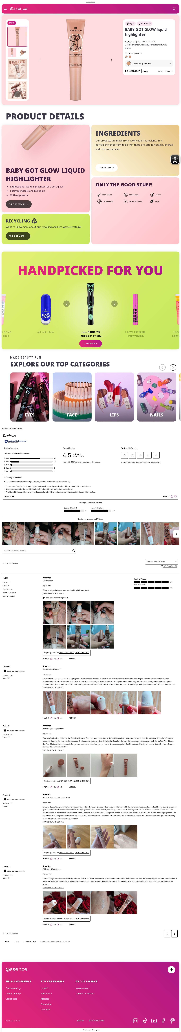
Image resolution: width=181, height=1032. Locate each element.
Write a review (148, 42)
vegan (131, 23)
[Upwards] (171, 969)
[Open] (5, 8)
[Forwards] (114, 303)
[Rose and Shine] (130, 56)
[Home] (18, 8)
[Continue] (173, 367)
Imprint (80, 1021)
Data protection (96, 1021)
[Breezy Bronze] (126, 56)
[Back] (66, 303)
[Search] (174, 9)
